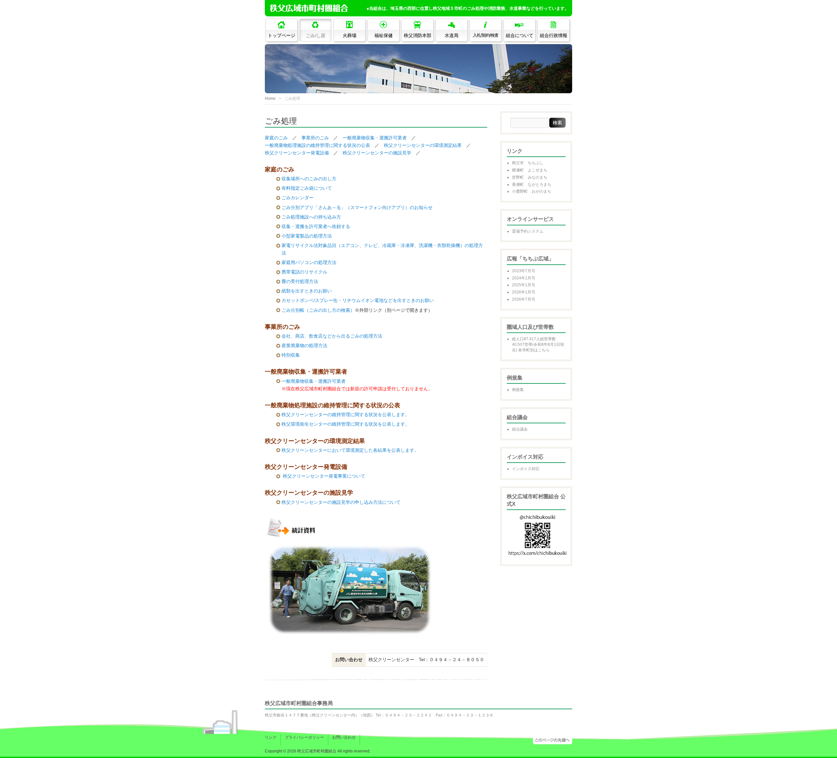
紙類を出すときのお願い (307, 290)
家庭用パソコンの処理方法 (309, 262)
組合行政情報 (553, 35)
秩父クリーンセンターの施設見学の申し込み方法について (341, 502)
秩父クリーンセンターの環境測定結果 (423, 145)
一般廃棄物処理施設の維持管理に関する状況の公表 (317, 145)
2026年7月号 (523, 299)
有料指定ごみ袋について (307, 188)
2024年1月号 (523, 278)
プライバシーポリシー (304, 737)
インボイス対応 (525, 469)
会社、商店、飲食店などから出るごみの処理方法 (332, 336)
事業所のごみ (315, 137)
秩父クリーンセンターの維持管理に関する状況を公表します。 (346, 414)
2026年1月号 (523, 292)
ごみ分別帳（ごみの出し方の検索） (318, 310)
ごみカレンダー (298, 197)
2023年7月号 (523, 271)
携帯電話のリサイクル (304, 271)
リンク (271, 737)
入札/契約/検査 (485, 35)
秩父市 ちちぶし (527, 163)
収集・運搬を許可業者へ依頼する (316, 226)
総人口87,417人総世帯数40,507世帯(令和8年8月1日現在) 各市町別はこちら (538, 344)
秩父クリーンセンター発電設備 (297, 152)
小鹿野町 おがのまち (531, 191)
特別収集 (291, 355)
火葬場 (349, 35)
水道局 (451, 35)
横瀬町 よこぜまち (529, 170)
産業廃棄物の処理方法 (304, 345)
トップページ (281, 35)
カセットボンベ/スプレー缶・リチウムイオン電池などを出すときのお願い (358, 300)
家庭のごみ (276, 137)
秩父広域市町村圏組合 (316, 751)
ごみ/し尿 (315, 35)
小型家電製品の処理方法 (307, 235)
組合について (519, 35)
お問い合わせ (344, 737)
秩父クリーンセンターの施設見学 (377, 152)
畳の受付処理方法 (300, 281)
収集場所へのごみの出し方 (309, 178)
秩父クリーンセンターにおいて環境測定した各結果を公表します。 (350, 450)
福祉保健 (383, 35)
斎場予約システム (527, 231)
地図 (367, 715)
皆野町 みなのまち (529, 177)
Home (270, 98)
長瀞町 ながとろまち (531, 184)
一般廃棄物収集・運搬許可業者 (375, 137)
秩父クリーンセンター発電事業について (324, 476)
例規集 (518, 389)
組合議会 (520, 429)
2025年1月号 (523, 285)
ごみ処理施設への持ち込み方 (311, 217)
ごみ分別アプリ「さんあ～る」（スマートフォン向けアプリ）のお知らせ (357, 207)
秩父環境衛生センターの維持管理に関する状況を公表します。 (346, 424)
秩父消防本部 (417, 35)
